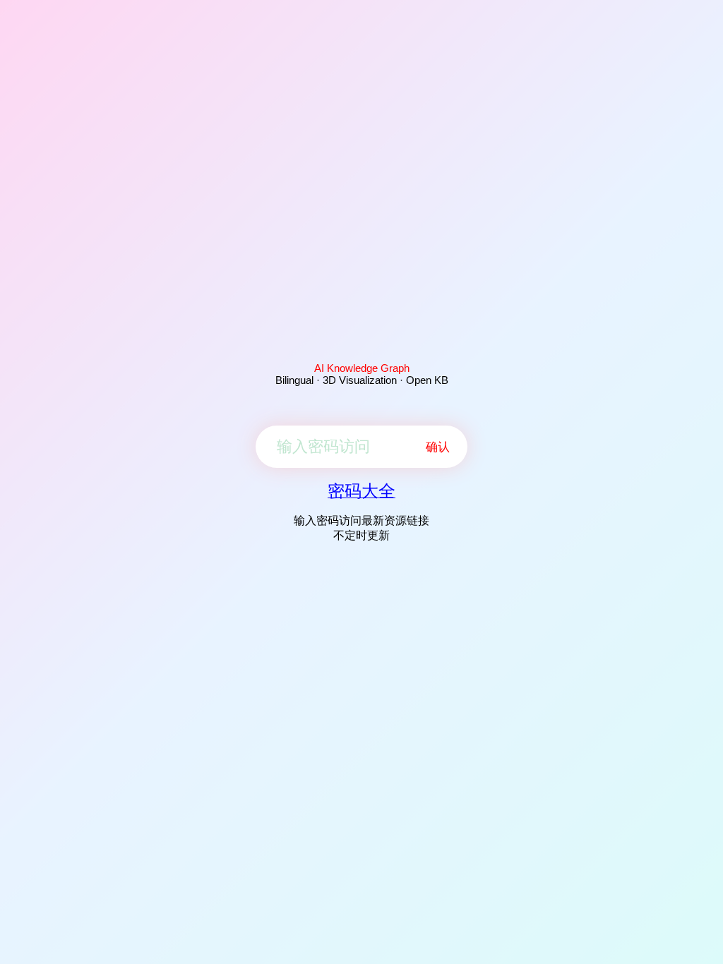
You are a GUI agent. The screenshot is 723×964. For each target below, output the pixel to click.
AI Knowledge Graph (362, 368)
